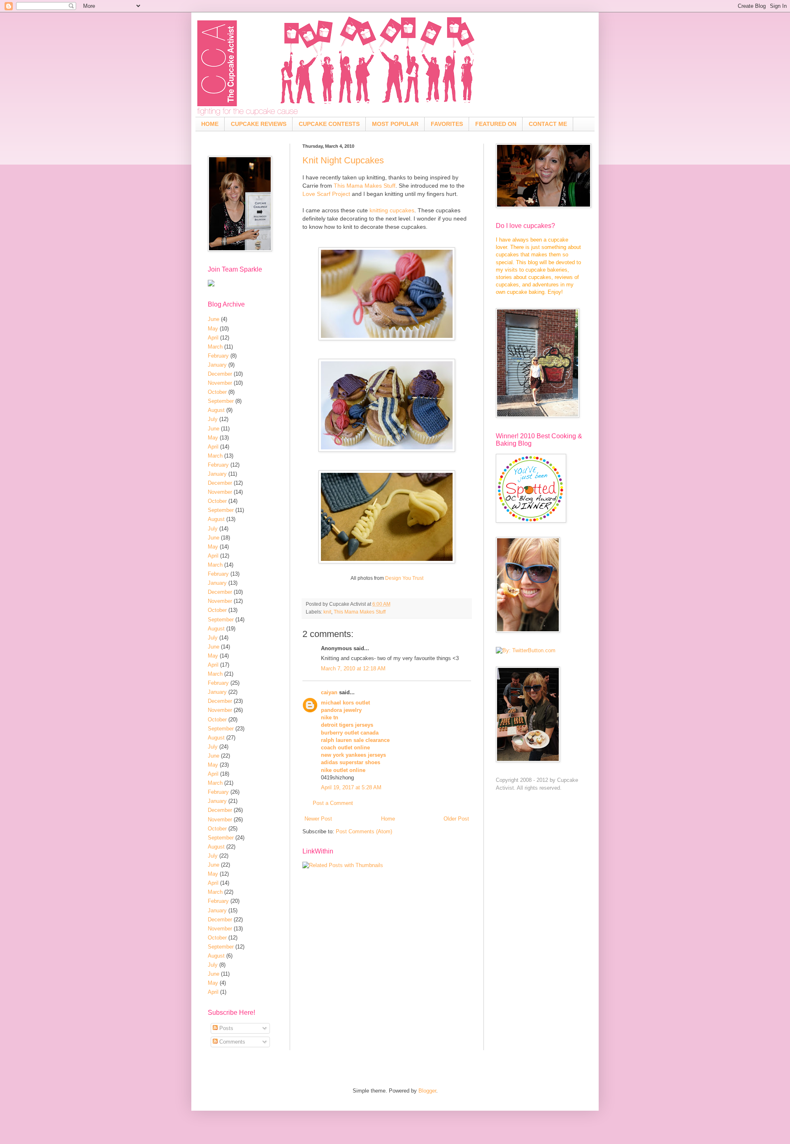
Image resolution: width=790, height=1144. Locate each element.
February (218, 356)
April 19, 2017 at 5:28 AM (351, 787)
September (221, 401)
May (213, 329)
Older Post (456, 819)
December (220, 374)
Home (388, 819)
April (213, 338)
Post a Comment (333, 803)
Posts (225, 1028)
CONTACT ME (548, 124)
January (217, 365)
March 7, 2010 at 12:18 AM (353, 668)
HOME (209, 124)
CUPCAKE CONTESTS (329, 124)
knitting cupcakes (391, 210)
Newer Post (318, 819)
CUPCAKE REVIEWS (258, 124)
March (215, 347)
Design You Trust (404, 578)
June (213, 319)
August (216, 410)
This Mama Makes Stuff (364, 185)
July (213, 419)
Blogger (427, 1091)
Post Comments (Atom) (364, 831)
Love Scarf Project (326, 194)
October (217, 392)
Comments (231, 1042)
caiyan (329, 692)
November (220, 383)
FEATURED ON (495, 124)
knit (327, 611)
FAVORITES (447, 124)
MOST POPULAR (395, 124)
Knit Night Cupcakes (343, 160)
